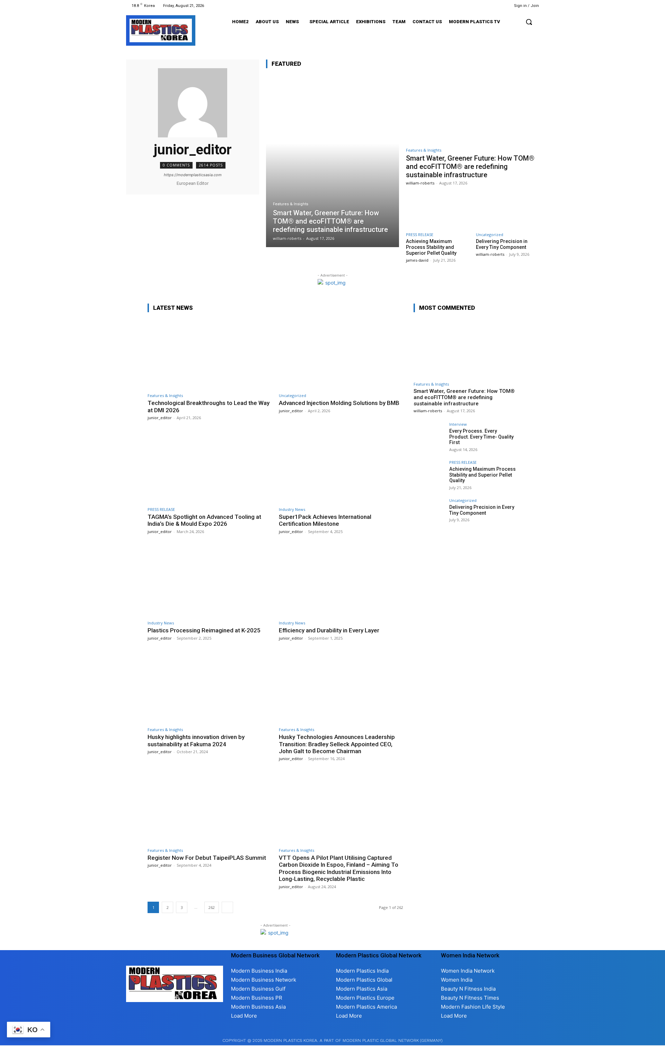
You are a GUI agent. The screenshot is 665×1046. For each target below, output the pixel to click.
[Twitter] (485, 5)
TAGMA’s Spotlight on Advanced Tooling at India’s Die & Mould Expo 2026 (204, 520)
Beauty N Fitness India (468, 988)
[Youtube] (494, 5)
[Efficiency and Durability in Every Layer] (341, 581)
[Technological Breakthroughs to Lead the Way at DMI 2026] (210, 353)
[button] (529, 22)
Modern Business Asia (258, 1006)
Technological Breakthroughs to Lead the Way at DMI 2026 (208, 406)
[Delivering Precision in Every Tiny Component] (507, 210)
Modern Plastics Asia (361, 988)
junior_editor (160, 417)
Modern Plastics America (366, 1006)
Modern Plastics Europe (365, 997)
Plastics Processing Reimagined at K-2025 (204, 630)
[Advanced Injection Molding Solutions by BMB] (341, 353)
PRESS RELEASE (419, 234)
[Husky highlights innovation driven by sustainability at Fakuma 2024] (210, 687)
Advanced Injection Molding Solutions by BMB (339, 402)
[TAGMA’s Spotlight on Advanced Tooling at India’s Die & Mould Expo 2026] (210, 467)
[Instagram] (467, 5)
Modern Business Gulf (258, 988)
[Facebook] (459, 5)
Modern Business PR (256, 997)
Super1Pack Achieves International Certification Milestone (325, 520)
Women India (456, 979)
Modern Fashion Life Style (473, 1006)
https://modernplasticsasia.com (193, 174)
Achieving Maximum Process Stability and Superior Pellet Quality (431, 247)
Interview (458, 424)
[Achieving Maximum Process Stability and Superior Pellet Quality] (437, 210)
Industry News (292, 509)
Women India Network (468, 970)
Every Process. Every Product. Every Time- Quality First (481, 436)
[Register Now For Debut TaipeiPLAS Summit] (210, 808)
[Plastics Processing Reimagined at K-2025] (210, 581)
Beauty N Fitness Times (470, 997)
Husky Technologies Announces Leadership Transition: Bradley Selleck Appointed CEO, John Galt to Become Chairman (337, 744)
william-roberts (420, 183)
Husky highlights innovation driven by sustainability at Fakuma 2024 (196, 740)
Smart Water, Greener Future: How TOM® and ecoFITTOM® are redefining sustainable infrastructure (470, 166)
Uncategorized (489, 234)
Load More (244, 1015)
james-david (417, 260)
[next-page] (227, 907)
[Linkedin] (476, 5)
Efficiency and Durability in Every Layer (329, 630)
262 (212, 907)
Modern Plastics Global (364, 979)
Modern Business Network (263, 979)
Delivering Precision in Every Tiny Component (501, 244)
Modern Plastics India (362, 970)
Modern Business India (259, 970)
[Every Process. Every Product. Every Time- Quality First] (429, 437)
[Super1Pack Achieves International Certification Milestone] (341, 467)
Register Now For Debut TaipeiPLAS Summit (207, 857)
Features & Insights (290, 204)
